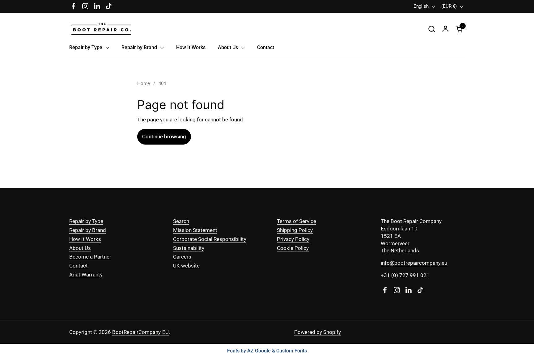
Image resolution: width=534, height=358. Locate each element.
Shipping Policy (295, 230)
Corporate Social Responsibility (209, 239)
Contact (78, 266)
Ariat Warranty (86, 275)
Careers (182, 257)
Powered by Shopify (317, 332)
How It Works (85, 239)
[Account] (445, 29)
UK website (186, 266)
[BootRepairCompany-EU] (101, 29)
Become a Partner (90, 257)
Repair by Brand (87, 230)
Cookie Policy (293, 248)
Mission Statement (195, 230)
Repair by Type (86, 221)
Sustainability (188, 248)
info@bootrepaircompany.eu (414, 263)
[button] (431, 29)
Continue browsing (164, 136)
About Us (80, 248)
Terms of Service (296, 221)
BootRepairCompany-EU (140, 332)
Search (181, 221)
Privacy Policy (293, 239)
